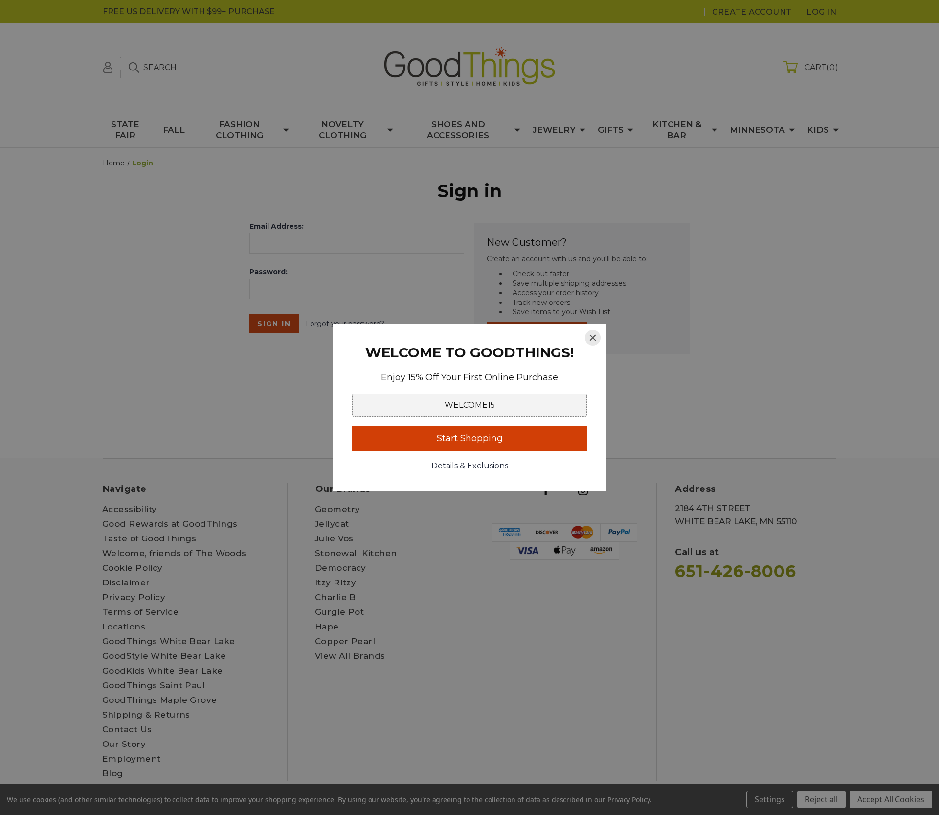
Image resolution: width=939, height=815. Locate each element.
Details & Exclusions (469, 465)
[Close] (593, 338)
